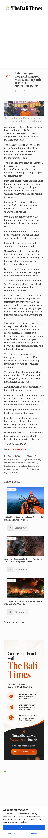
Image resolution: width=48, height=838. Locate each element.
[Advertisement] (24, 36)
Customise (12, 833)
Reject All (34, 833)
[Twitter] (25, 2)
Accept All (24, 827)
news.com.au (19, 449)
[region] (24, 822)
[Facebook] (22, 2)
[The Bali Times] (24, 7)
